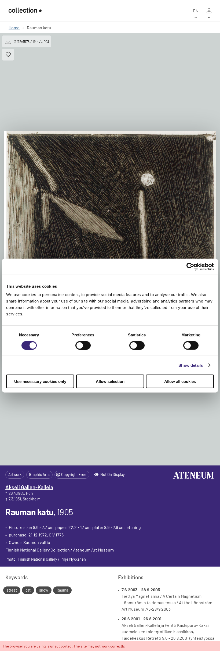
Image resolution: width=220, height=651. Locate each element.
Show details (190, 365)
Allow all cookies (180, 381)
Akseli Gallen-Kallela (29, 487)
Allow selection (110, 381)
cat (28, 590)
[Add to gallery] (8, 55)
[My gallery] (209, 11)
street (12, 590)
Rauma (62, 590)
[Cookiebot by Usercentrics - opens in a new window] (190, 266)
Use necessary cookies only (40, 381)
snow (43, 590)
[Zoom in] (110, 249)
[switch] (83, 345)
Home (14, 27)
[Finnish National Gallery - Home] (25, 10)
